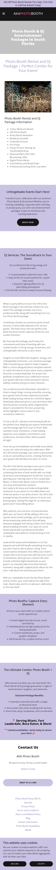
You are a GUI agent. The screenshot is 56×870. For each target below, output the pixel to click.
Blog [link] (28, 818)
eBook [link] (28, 829)
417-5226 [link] (30, 769)
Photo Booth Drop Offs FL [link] (28, 798)
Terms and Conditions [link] (28, 810)
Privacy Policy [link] (28, 806)
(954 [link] (23, 769)
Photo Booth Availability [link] (28, 826)
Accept (41, 864)
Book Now (28, 222)
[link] (28, 13)
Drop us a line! (28, 782)
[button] (5, 13)
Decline (15, 864)
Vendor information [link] (28, 822)
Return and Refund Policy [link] (28, 814)
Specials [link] (28, 802)
